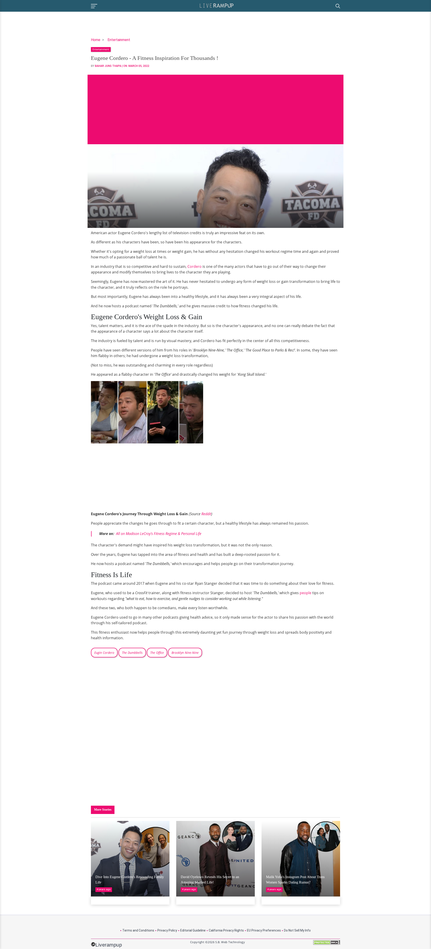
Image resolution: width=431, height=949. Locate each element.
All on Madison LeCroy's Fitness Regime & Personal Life (158, 533)
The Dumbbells (132, 652)
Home (95, 40)
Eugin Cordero (104, 652)
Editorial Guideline (193, 930)
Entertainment (119, 40)
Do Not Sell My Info (297, 930)
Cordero (194, 266)
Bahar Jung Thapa (108, 66)
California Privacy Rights (226, 930)
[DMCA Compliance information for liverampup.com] (326, 944)
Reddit (206, 513)
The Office (157, 652)
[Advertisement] (215, 106)
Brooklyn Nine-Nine (185, 652)
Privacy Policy (167, 930)
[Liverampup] (216, 5)
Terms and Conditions (138, 930)
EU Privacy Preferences (264, 930)
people (305, 592)
